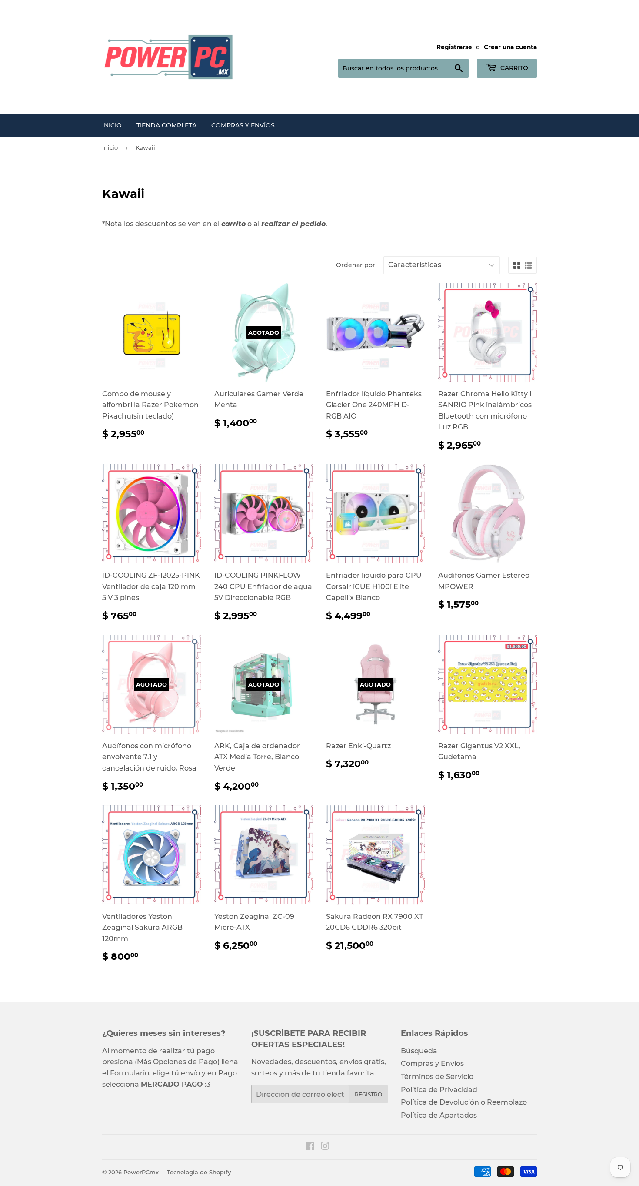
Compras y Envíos (243, 125)
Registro (368, 1094)
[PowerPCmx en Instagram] (325, 1147)
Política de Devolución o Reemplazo (464, 1102)
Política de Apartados (439, 1115)
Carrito (513, 68)
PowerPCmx (141, 1172)
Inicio (112, 125)
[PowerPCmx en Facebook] (310, 1147)
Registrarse (454, 47)
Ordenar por (355, 265)
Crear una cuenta (510, 47)
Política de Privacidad (439, 1089)
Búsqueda (419, 1051)
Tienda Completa (166, 125)
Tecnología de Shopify (199, 1172)
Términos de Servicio (437, 1076)
